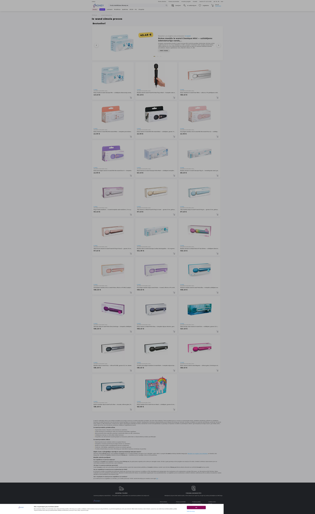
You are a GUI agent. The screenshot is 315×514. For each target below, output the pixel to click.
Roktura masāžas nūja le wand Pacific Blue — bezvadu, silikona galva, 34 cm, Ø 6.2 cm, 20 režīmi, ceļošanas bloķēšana (113, 404)
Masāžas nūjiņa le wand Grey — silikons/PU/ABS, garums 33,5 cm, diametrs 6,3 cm (113, 365)
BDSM (131, 9)
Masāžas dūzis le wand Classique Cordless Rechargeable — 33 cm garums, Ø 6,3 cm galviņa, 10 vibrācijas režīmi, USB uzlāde (156, 248)
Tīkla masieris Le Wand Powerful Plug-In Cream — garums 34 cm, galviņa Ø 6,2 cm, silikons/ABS (156, 209)
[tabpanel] (157, 43)
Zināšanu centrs (212, 502)
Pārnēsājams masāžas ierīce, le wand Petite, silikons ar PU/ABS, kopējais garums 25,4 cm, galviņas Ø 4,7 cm (113, 287)
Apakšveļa (125, 9)
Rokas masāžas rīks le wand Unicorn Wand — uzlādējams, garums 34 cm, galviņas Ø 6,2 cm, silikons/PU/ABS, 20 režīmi (156, 404)
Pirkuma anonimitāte (174, 1)
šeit (157, 478)
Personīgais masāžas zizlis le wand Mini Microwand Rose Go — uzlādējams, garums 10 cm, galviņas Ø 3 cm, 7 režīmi (199, 131)
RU (216, 1)
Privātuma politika (196, 502)
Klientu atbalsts (162, 1)
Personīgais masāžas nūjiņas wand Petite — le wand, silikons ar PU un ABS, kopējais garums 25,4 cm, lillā (156, 287)
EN (218, 1)
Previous (96, 45)
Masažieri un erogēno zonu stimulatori (174, 36)
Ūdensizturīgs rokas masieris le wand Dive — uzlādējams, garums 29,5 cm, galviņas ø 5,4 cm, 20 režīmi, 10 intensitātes (199, 326)
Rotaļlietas (117, 9)
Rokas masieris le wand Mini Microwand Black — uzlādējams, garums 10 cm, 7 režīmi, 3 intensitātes (156, 131)
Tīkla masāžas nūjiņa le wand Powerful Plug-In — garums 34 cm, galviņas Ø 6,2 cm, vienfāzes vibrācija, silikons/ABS (199, 209)
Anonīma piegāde (186, 1)
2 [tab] (157, 56)
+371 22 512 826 (207, 1)
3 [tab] (160, 56)
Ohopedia (141, 9)
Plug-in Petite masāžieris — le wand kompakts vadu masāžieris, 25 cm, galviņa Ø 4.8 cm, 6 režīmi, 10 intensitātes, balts (113, 209)
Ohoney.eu (95, 15)
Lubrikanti (110, 9)
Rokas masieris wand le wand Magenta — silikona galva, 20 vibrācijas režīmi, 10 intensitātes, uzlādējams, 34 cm (199, 365)
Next (219, 45)
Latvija (93, 1)
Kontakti (195, 1)
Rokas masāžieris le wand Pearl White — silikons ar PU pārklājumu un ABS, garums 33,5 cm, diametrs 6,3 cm (199, 92)
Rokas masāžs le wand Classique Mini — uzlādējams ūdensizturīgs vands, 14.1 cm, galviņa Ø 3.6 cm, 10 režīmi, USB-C (113, 92)
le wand (95, 89)
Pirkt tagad (164, 50)
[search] (166, 5)
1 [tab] (154, 56)
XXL (136, 9)
